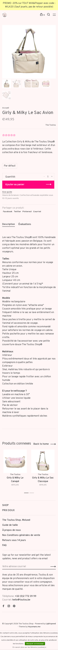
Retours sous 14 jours (14, 540)
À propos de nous (11, 530)
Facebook (7, 211)
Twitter (17, 211)
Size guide (7, 192)
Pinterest (27, 211)
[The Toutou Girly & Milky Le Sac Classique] (43, 461)
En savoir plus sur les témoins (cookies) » (29, 647)
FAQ (4, 545)
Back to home (41, 444)
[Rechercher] (49, 15)
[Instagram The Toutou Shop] (9, 606)
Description (8, 224)
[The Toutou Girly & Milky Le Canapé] (15, 461)
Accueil (5, 108)
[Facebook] (3, 606)
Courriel (37, 211)
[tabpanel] (29, 52)
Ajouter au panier (14, 184)
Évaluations (24, 224)
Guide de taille (10, 525)
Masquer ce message (34, 644)
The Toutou (50, 125)
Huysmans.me (34, 627)
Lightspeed (51, 624)
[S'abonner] (52, 566)
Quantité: (10, 176)
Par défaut (9, 165)
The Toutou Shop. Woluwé (16, 520)
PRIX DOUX (8, 510)
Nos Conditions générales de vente (21, 535)
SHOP (5, 505)
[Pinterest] (14, 606)
